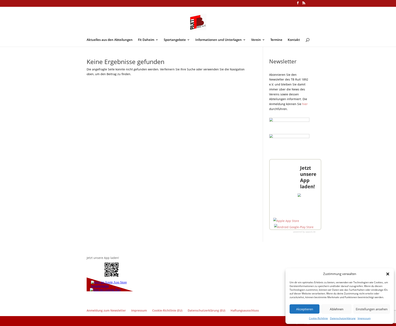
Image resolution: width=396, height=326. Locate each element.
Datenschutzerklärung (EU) (206, 310)
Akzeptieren (304, 309)
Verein (256, 40)
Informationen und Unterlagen (218, 40)
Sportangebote (175, 40)
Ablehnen (336, 309)
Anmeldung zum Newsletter (106, 310)
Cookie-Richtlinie (318, 318)
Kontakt (294, 40)
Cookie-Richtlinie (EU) (167, 310)
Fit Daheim (146, 40)
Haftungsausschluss (245, 310)
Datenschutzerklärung (343, 318)
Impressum (364, 318)
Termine (276, 40)
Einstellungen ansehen (372, 309)
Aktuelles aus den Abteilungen (110, 40)
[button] (388, 274)
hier (305, 104)
